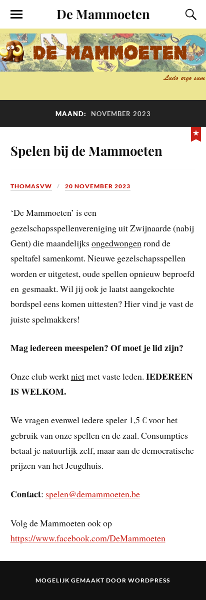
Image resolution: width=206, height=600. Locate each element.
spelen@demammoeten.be (93, 494)
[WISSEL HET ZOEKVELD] (190, 14)
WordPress (149, 580)
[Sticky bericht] (196, 133)
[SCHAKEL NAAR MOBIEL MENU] (16, 14)
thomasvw (31, 186)
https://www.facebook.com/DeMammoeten (88, 538)
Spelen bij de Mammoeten (86, 150)
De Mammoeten (103, 13)
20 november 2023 (97, 186)
